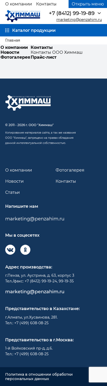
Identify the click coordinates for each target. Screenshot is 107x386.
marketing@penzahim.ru (79, 20)
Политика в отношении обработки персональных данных (39, 376)
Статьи (12, 192)
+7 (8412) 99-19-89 (72, 13)
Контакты (46, 4)
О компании (18, 4)
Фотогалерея (15, 57)
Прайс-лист (44, 57)
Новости (10, 52)
